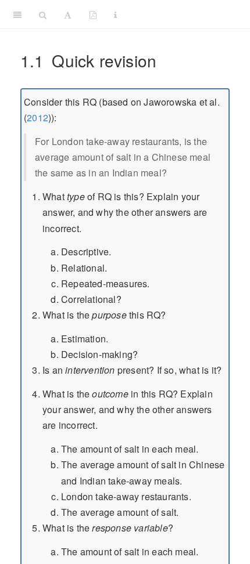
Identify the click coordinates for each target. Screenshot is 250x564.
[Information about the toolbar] (115, 14)
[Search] (42, 14)
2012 (37, 117)
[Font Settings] (67, 14)
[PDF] (93, 14)
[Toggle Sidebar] (17, 14)
